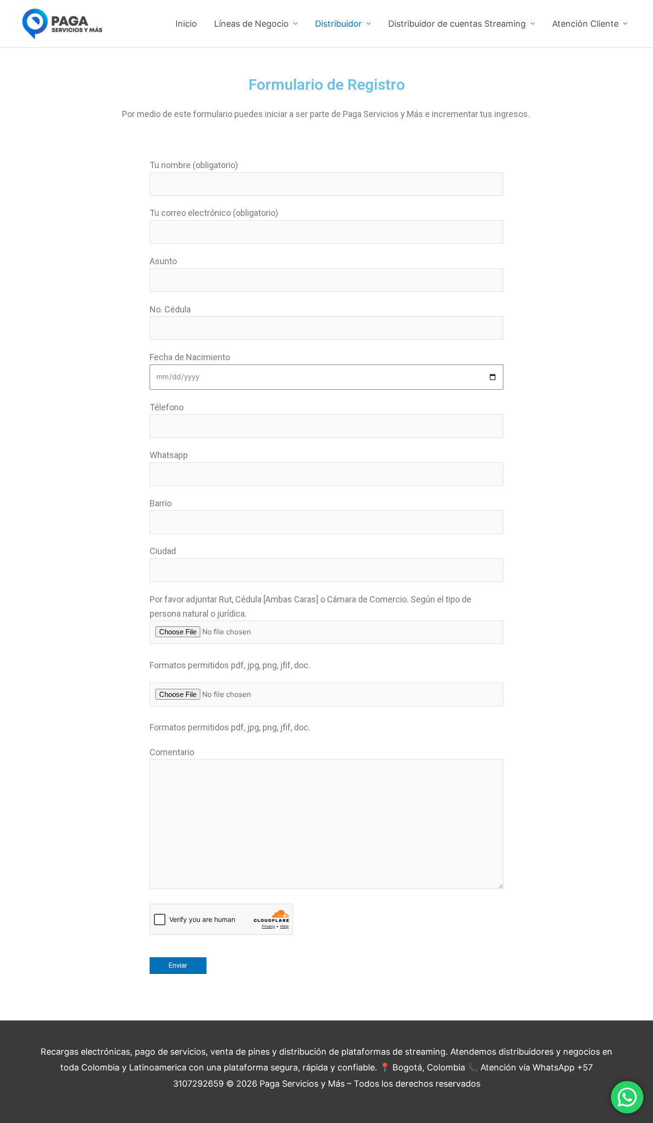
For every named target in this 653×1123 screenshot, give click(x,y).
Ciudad (163, 551)
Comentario (172, 752)
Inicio (186, 24)
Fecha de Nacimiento (190, 357)
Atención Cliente (585, 24)
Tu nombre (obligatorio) (194, 165)
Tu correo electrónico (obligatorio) (214, 213)
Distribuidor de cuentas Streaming (457, 24)
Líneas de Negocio (251, 24)
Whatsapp (169, 455)
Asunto (163, 261)
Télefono (167, 407)
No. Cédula (170, 309)
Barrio (161, 503)
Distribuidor (338, 24)
